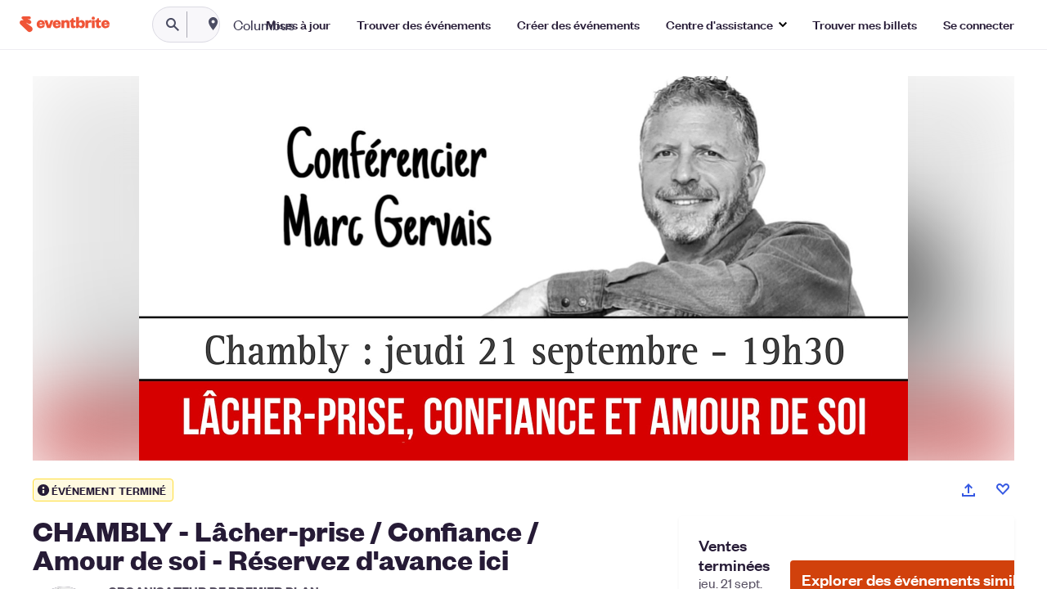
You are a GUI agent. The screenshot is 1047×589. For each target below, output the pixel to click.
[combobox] (316, 24)
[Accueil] (65, 24)
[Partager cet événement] (968, 490)
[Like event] (1002, 489)
